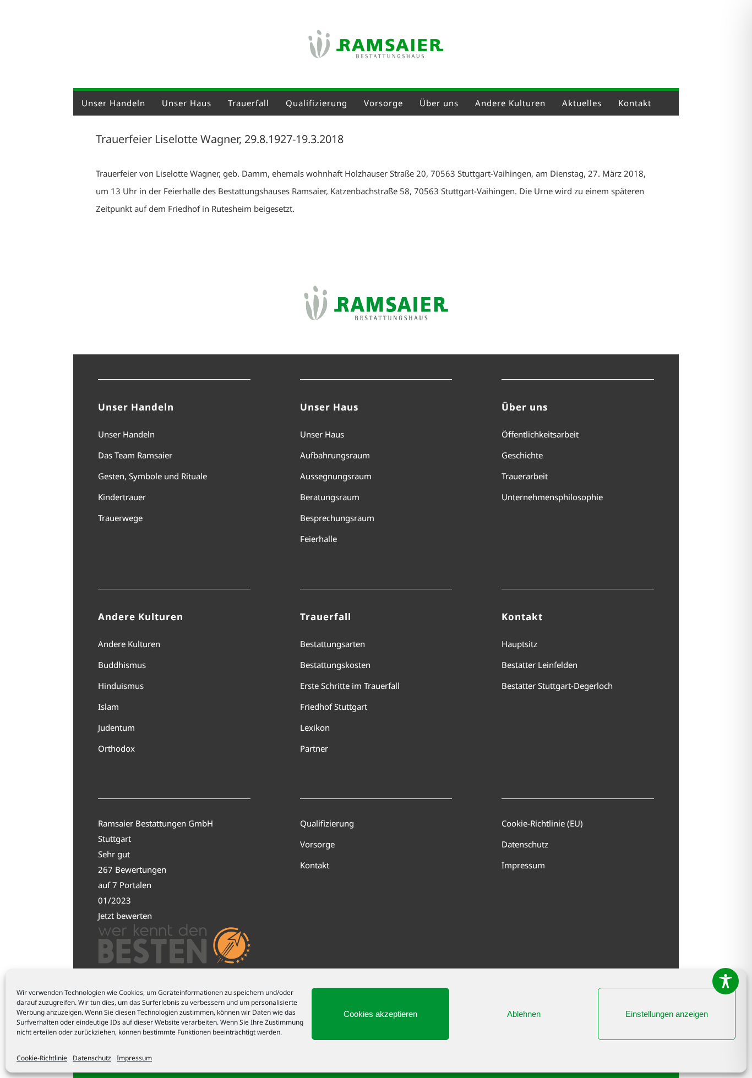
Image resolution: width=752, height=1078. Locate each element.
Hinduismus (121, 685)
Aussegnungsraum (336, 475)
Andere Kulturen (129, 643)
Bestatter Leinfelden (539, 664)
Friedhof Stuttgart (333, 706)
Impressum (134, 1058)
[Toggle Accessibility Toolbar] (725, 981)
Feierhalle (318, 538)
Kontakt (314, 865)
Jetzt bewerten (125, 915)
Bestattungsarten (332, 643)
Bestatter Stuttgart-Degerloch (557, 685)
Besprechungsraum (337, 517)
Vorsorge (317, 844)
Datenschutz (92, 1058)
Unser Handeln (126, 434)
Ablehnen (524, 1014)
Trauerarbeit (525, 475)
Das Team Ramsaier (135, 455)
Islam (108, 706)
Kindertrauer (122, 496)
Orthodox (116, 748)
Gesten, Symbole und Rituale (152, 475)
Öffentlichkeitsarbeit (540, 434)
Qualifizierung (327, 823)
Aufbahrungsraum (335, 455)
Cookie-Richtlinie (42, 1058)
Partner (314, 748)
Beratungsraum (329, 496)
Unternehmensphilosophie (552, 496)
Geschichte (522, 455)
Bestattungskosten (335, 664)
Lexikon (315, 727)
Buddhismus (122, 664)
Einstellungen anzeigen (666, 1014)
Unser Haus (322, 434)
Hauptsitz (519, 643)
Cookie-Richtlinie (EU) (542, 823)
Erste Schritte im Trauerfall (350, 685)
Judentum (116, 727)
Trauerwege (120, 517)
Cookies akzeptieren (380, 1014)
